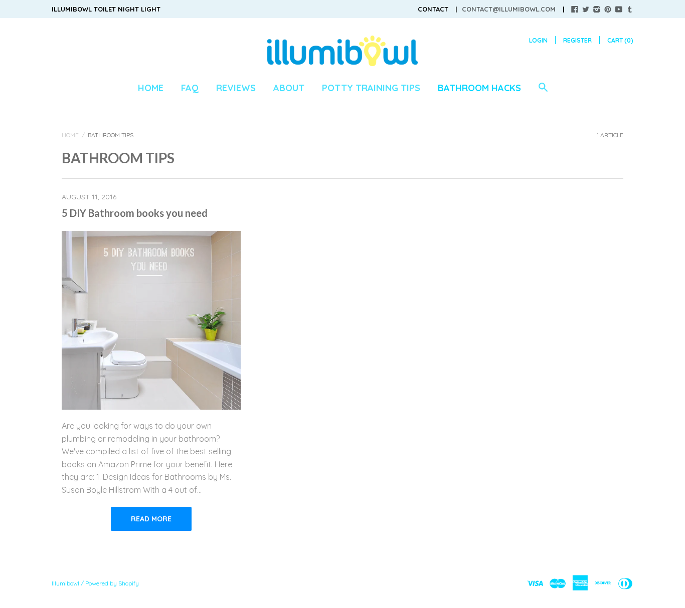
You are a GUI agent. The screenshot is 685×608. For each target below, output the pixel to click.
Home (150, 88)
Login (538, 40)
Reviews (236, 88)
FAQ (190, 88)
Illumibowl (65, 583)
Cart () (620, 40)
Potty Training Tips (371, 88)
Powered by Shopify (112, 583)
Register (577, 40)
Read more (151, 518)
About (288, 88)
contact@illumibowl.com (509, 9)
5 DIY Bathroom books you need (135, 213)
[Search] (543, 92)
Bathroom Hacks (479, 88)
